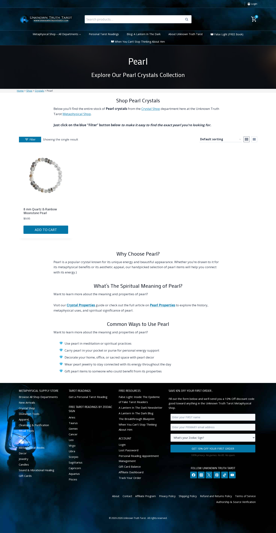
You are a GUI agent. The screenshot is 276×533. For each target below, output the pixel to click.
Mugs (22, 436)
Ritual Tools (26, 431)
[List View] (254, 139)
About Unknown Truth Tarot (185, 34)
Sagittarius (75, 462)
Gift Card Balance (130, 466)
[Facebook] (193, 475)
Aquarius (74, 474)
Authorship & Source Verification (236, 502)
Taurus (73, 423)
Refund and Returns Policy (216, 496)
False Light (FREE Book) (228, 34)
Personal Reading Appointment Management (139, 458)
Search (188, 19)
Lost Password (128, 450)
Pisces (73, 479)
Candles (24, 464)
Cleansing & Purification (34, 425)
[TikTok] (224, 475)
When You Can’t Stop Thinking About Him (140, 41)
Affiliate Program (145, 496)
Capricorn (75, 468)
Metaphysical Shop (77, 114)
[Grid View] (247, 139)
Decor (23, 453)
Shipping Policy (188, 496)
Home (20, 90)
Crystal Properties (81, 305)
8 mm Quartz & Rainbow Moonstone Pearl (40, 211)
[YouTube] (232, 475)
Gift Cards (25, 476)
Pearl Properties (162, 305)
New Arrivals (27, 402)
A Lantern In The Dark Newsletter (140, 407)
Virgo (72, 445)
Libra (72, 451)
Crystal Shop (150, 108)
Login (122, 444)
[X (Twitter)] (209, 475)
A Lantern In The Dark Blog (136, 413)
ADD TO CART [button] (46, 229)
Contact (127, 496)
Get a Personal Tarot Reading (88, 397)
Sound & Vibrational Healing (36, 470)
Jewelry (23, 459)
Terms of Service (245, 496)
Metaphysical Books (31, 447)
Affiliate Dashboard (131, 472)
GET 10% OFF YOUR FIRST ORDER (213, 448)
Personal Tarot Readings (104, 34)
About (115, 496)
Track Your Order (130, 478)
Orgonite (24, 442)
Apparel (24, 419)
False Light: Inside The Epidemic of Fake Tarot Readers (139, 399)
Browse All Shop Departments (38, 397)
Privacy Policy (167, 496)
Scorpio (73, 457)
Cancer (73, 434)
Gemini (73, 428)
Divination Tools (29, 414)
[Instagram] (201, 475)
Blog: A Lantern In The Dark (144, 34)
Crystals (39, 90)
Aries (72, 417)
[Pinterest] (216, 475)
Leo (71, 440)
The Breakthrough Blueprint (137, 419)
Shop (29, 90)
